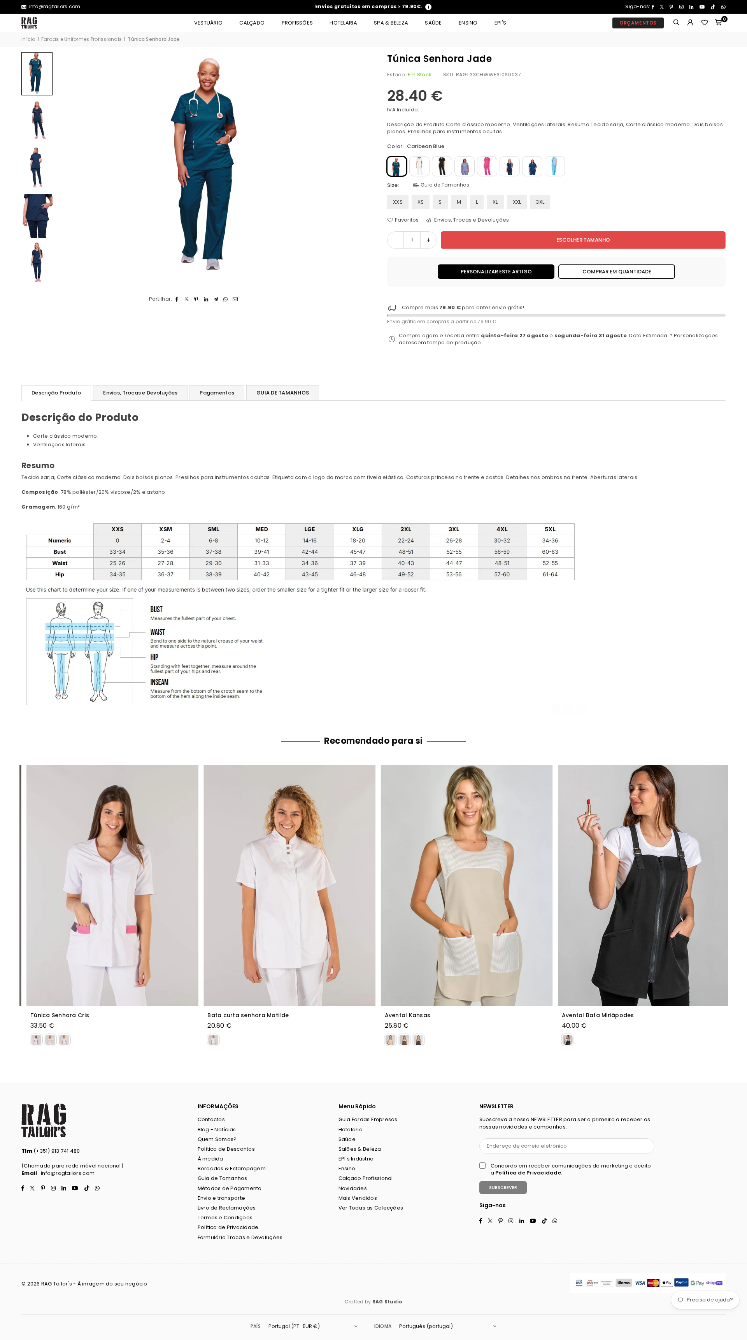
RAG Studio (387, 1301)
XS (420, 202)
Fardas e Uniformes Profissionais (81, 39)
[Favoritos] (705, 23)
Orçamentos (638, 22)
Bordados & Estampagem (232, 1168)
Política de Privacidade (228, 1227)
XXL (517, 202)
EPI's (500, 22)
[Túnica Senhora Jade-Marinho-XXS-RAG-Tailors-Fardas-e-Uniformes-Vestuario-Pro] (37, 263)
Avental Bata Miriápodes (593, 1015)
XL (495, 202)
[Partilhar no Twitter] (186, 299)
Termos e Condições (225, 1217)
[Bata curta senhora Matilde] (285, 885)
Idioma (382, 1326)
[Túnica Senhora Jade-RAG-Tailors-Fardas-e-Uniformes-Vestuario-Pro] (37, 121)
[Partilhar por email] (235, 299)
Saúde (433, 22)
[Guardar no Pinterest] (196, 299)
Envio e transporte (221, 1198)
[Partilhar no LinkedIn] (206, 299)
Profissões (297, 22)
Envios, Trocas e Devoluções (471, 220)
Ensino (468, 22)
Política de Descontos (226, 1149)
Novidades (352, 1188)
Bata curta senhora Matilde (243, 1015)
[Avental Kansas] (462, 885)
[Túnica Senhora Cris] (108, 885)
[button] (719, 23)
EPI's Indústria (356, 1158)
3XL (540, 202)
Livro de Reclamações (227, 1207)
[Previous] (67, 169)
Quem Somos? (217, 1139)
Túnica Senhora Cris (55, 1015)
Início (28, 39)
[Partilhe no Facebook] (177, 299)
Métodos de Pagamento (230, 1188)
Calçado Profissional (365, 1178)
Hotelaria (343, 22)
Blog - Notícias (217, 1129)
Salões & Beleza (359, 1149)
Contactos (211, 1119)
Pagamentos (217, 392)
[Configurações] (691, 23)
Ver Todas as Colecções (370, 1207)
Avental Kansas (403, 1015)
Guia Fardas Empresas (368, 1119)
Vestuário (208, 22)
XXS (398, 202)
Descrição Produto (56, 392)
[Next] (357, 169)
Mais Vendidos (357, 1198)
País (256, 1326)
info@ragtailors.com (54, 6)
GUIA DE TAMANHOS (282, 392)
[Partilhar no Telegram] (216, 299)
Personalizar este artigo (496, 271)
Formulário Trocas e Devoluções (240, 1237)
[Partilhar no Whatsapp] (225, 299)
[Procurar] (677, 23)
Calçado (252, 22)
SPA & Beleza (391, 22)
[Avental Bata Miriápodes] (639, 885)
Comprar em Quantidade (616, 271)
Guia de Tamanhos (444, 185)
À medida (210, 1158)
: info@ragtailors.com (66, 1173)
